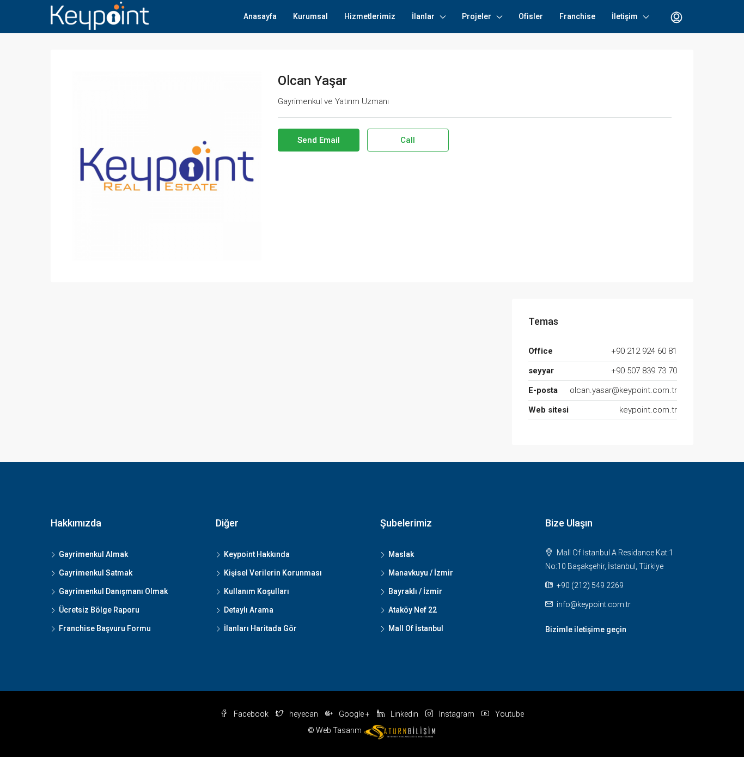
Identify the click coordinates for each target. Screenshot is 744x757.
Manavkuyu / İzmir (420, 572)
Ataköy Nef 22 (412, 609)
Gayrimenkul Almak (93, 554)
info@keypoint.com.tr (594, 604)
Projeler (476, 16)
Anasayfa (260, 16)
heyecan (304, 714)
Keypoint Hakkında (257, 554)
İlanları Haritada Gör (260, 628)
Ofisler (531, 16)
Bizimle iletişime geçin (585, 629)
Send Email (318, 140)
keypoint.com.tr (648, 410)
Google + (354, 714)
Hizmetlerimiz (369, 16)
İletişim (625, 16)
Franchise (577, 16)
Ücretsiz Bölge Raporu (99, 609)
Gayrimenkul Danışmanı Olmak (113, 591)
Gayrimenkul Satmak (95, 572)
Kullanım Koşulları (256, 591)
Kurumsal (310, 16)
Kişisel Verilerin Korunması (273, 572)
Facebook (251, 714)
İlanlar (423, 16)
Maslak (401, 554)
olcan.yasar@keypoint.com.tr (623, 390)
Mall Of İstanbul (415, 628)
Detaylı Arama (248, 609)
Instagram (456, 714)
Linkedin (404, 714)
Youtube (508, 714)
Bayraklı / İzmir (415, 591)
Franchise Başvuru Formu (105, 628)
